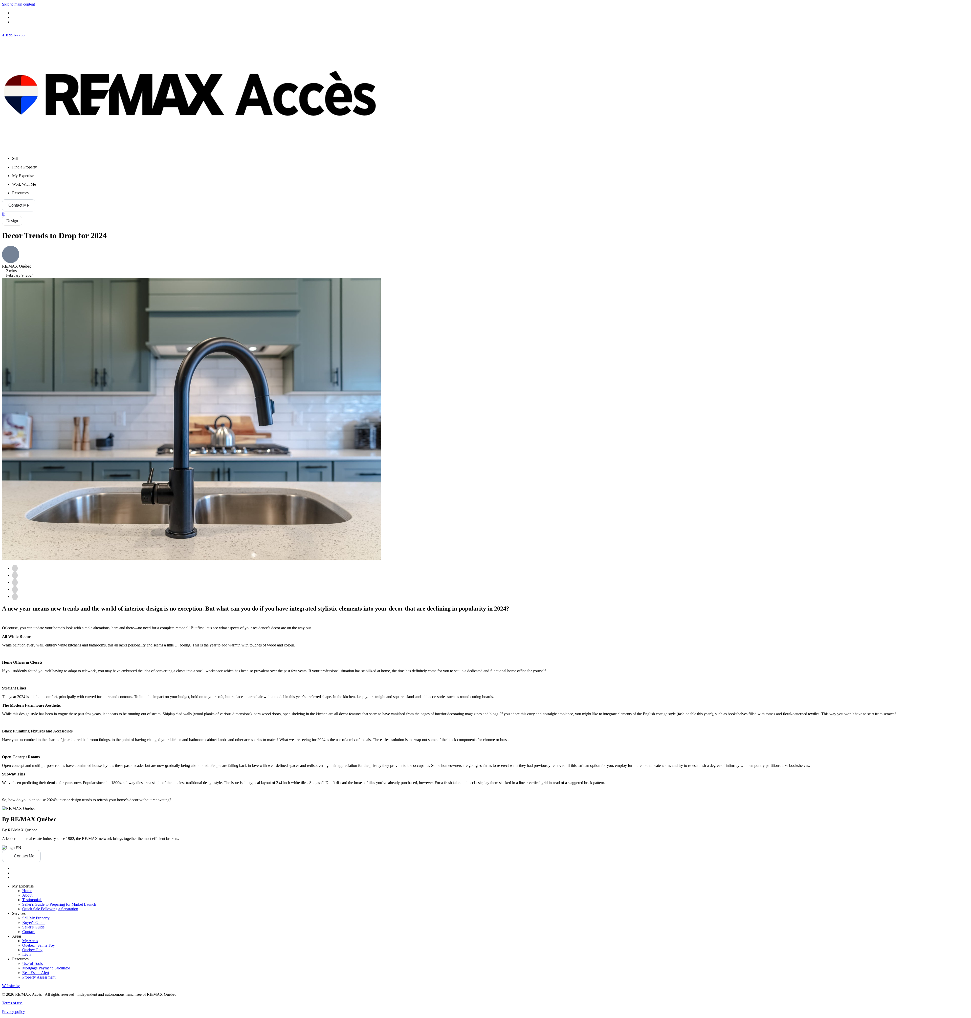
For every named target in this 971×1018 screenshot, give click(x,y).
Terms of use (12, 1003)
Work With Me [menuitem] (24, 184)
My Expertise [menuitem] (23, 176)
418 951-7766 (13, 35)
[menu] (490, 158)
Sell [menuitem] (15, 158)
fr (3, 213)
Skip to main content (18, 4)
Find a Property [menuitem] (24, 167)
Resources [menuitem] (20, 193)
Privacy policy (13, 1011)
